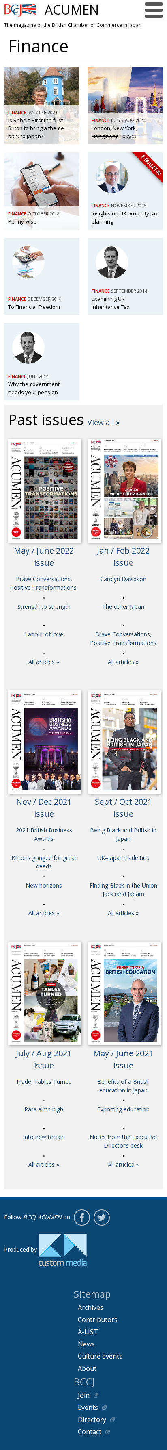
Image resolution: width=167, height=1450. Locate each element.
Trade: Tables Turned (44, 1081)
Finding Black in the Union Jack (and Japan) (123, 889)
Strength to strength (44, 606)
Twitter (102, 1217)
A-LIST (88, 1331)
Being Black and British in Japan (123, 834)
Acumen (72, 9)
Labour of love (44, 634)
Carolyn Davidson (123, 579)
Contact (89, 1431)
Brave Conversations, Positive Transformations (123, 638)
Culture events (100, 1356)
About (87, 1368)
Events (88, 1407)
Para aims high (43, 1109)
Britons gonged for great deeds (44, 862)
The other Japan (123, 606)
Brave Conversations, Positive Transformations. (44, 583)
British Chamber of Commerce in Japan (20, 10)
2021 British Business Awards (44, 834)
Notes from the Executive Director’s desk (123, 1141)
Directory (92, 1419)
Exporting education (123, 1109)
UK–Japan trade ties (123, 858)
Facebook (82, 1217)
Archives (90, 1307)
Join (84, 1395)
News (86, 1343)
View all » (104, 422)
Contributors (98, 1319)
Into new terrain (44, 1137)
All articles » (43, 662)
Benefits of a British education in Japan (123, 1086)
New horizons (44, 885)
